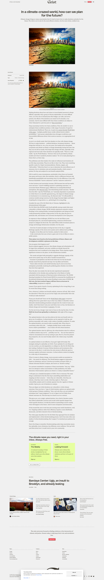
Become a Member (65, 554)
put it (47, 187)
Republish (64, 557)
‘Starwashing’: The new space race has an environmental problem (86, 514)
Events (63, 552)
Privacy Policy (16, 576)
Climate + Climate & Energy (19, 77)
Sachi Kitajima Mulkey (16, 516)
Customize (74, 575)
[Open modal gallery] (52, 90)
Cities (35, 487)
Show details (26, 577)
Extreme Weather (13, 557)
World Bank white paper (58, 298)
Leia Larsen (38, 501)
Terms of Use (12, 576)
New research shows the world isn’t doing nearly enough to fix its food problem (87, 506)
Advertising (64, 555)
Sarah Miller (31, 487)
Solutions (11, 554)
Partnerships (38, 557)
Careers (37, 555)
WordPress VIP (18, 575)
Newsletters (64, 551)
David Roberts (10, 72)
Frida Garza (82, 509)
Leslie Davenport (83, 501)
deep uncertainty (57, 123)
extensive (52, 307)
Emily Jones (58, 516)
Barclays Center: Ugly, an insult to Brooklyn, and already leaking (49, 482)
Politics (11, 552)
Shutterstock (52, 108)
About (37, 551)
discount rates (44, 189)
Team (37, 552)
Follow (85, 1)
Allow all (74, 572)
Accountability (12, 555)
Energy (11, 551)
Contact (37, 554)
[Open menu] (93, 1)
